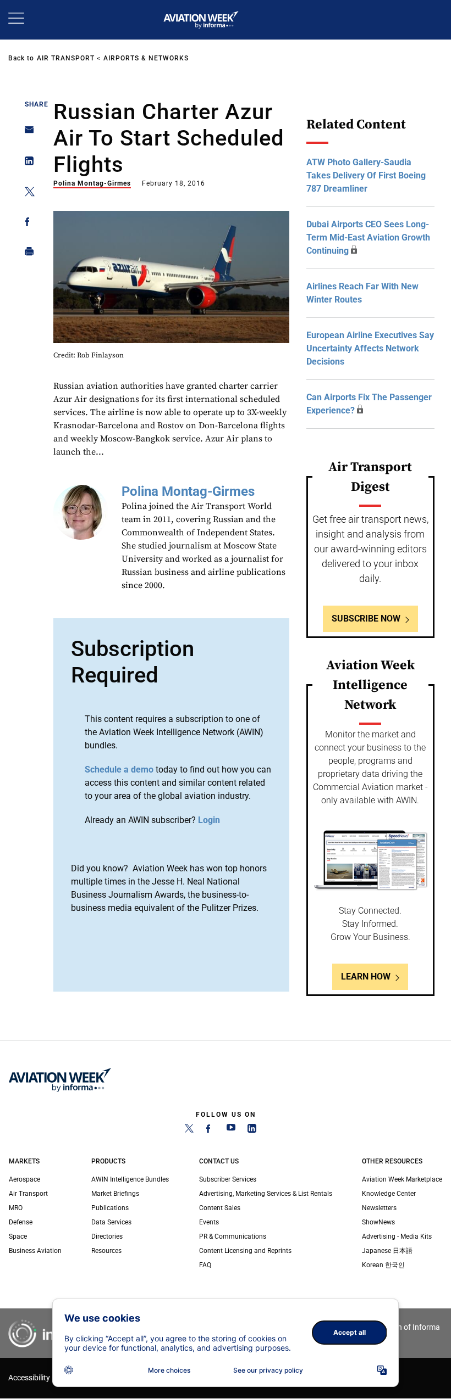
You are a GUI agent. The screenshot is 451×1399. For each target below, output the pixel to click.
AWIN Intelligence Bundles (130, 1179)
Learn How (366, 976)
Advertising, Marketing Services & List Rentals (265, 1193)
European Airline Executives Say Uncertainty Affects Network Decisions (370, 348)
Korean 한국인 (383, 1265)
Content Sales (219, 1208)
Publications (110, 1208)
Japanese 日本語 (387, 1251)
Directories (107, 1236)
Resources (106, 1251)
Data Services (111, 1222)
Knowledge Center (389, 1193)
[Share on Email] (26, 133)
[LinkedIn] (252, 1130)
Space (18, 1236)
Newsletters (379, 1208)
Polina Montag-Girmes (92, 183)
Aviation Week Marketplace (402, 1179)
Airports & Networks (146, 58)
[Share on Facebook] (26, 224)
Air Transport (66, 58)
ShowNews (378, 1222)
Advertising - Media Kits (397, 1236)
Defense (20, 1222)
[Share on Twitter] (26, 193)
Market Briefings (115, 1193)
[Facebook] (210, 1130)
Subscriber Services (227, 1179)
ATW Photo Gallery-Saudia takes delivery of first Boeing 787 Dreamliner (366, 175)
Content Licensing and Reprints (245, 1251)
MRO (16, 1208)
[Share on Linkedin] (26, 163)
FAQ (205, 1265)
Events (209, 1222)
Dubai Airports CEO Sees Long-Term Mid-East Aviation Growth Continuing (368, 237)
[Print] (26, 254)
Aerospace (24, 1179)
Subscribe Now (366, 618)
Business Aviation (35, 1251)
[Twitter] (189, 1130)
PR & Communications (232, 1236)
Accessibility (29, 1378)
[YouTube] (231, 1130)
